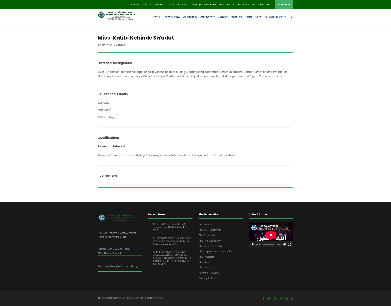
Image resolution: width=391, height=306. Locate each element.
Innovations (249, 4)
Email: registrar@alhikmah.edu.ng (118, 266)
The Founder (206, 224)
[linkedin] (275, 298)
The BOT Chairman (210, 230)
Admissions (207, 16)
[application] (271, 235)
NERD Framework (157, 4)
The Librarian (206, 267)
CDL (238, 4)
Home (156, 16)
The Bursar (205, 262)
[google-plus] (269, 298)
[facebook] (263, 298)
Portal (248, 16)
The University (171, 16)
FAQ (269, 4)
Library (230, 4)
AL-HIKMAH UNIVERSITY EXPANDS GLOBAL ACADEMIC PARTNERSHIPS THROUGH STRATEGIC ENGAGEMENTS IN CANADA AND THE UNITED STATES (172, 256)
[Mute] (284, 244)
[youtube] (286, 298)
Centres (223, 16)
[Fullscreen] (289, 244)
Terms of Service (209, 273)
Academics (190, 16)
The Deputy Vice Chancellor (215, 251)
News (221, 4)
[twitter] (281, 298)
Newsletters (210, 4)
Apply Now (284, 4)
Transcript (196, 4)
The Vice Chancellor (211, 246)
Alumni (261, 4)
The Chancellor (208, 235)
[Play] (252, 244)
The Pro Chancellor (210, 241)
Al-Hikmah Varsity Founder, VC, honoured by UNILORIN (169, 226)
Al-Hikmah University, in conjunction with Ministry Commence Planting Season (172, 241)
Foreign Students (275, 16)
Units (258, 16)
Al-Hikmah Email (138, 4)
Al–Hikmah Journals (178, 4)
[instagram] (292, 298)
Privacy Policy (207, 278)
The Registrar (207, 257)
